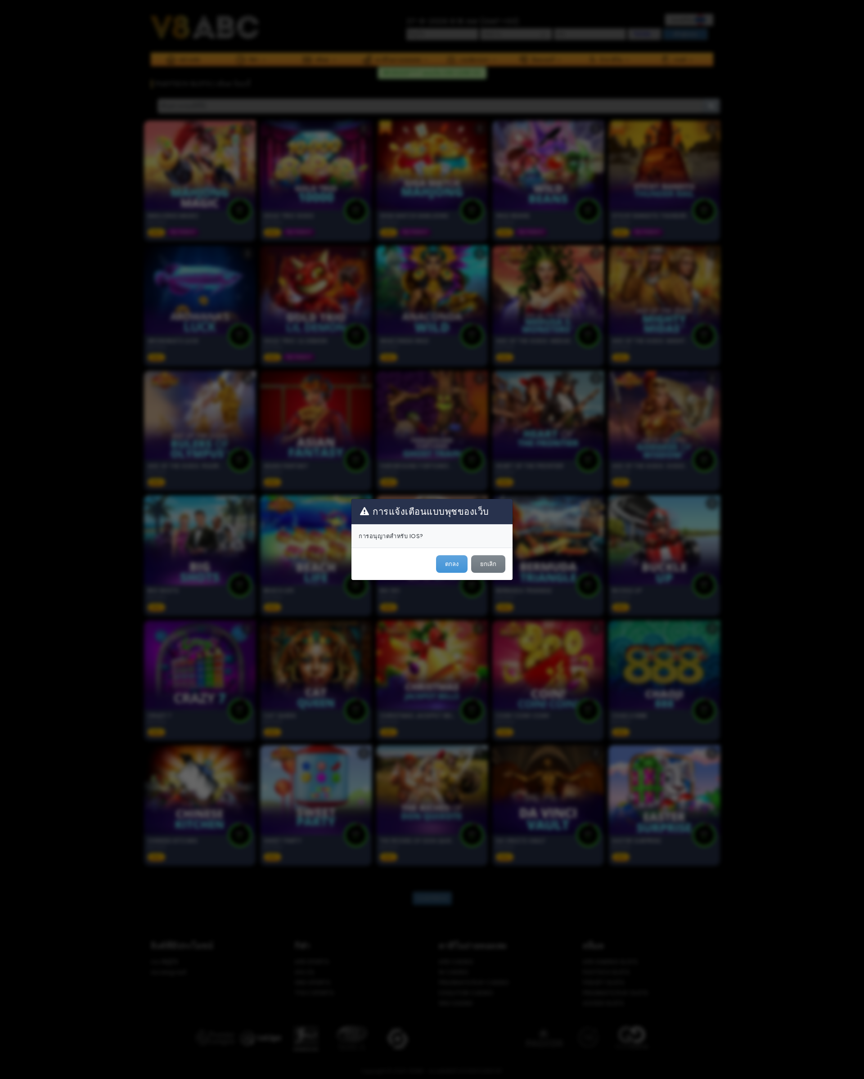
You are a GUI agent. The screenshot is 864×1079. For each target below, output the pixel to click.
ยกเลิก (488, 564)
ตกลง (452, 564)
